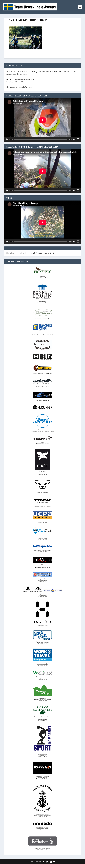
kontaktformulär (25, 87)
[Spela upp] (7, 139)
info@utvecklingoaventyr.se (23, 79)
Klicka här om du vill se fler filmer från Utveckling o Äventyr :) (30, 253)
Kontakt (38, 862)
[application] (42, 120)
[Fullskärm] (78, 139)
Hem (31, 862)
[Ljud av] (74, 139)
